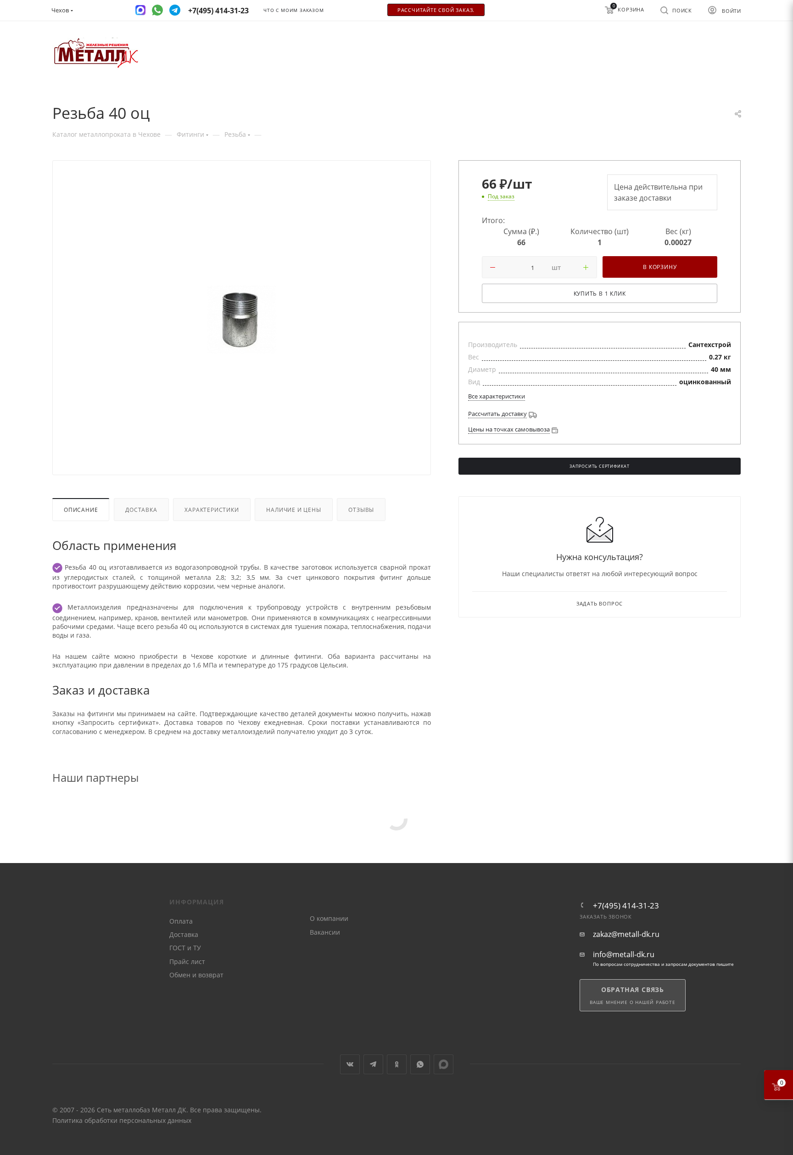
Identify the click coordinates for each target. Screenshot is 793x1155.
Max (443, 1064)
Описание (81, 509)
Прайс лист (187, 961)
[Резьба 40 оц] (242, 319)
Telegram (373, 1064)
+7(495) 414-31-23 (626, 905)
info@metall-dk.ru (623, 954)
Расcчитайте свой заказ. (436, 10)
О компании (329, 918)
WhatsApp (420, 1064)
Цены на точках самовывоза (509, 429)
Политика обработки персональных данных (121, 1120)
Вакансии (325, 932)
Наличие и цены (293, 509)
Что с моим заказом (293, 10)
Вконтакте (350, 1064)
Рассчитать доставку (497, 413)
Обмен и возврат (196, 974)
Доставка (141, 509)
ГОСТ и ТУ (185, 947)
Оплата (181, 921)
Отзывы (361, 509)
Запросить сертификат (600, 466)
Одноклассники (397, 1064)
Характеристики (211, 509)
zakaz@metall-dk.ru (626, 934)
